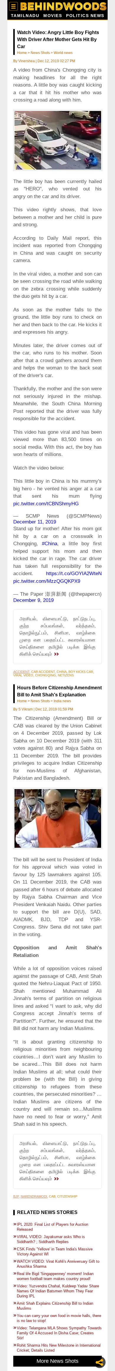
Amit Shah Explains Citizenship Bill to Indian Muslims (55, 1306)
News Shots (40, 53)
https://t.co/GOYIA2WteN (74, 573)
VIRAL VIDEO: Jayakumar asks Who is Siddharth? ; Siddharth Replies (51, 1239)
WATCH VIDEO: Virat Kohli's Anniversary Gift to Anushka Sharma (58, 1264)
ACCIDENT (21, 671)
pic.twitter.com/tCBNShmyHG (46, 503)
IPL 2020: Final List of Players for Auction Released (52, 1227)
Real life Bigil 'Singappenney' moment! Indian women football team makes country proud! (55, 1276)
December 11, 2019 (34, 522)
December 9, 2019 (33, 600)
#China (49, 543)
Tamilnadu (25, 15)
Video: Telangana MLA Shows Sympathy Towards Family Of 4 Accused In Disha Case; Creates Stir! (59, 1333)
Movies (52, 15)
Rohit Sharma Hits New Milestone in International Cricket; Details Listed (59, 1348)
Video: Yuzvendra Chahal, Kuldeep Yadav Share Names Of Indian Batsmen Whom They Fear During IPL (58, 1291)
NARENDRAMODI (34, 1196)
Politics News (85, 15)
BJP (16, 1196)
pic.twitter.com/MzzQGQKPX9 (46, 581)
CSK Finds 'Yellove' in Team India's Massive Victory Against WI (55, 1251)
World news (63, 53)
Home (22, 53)
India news (62, 701)
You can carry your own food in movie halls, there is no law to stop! (59, 1318)
